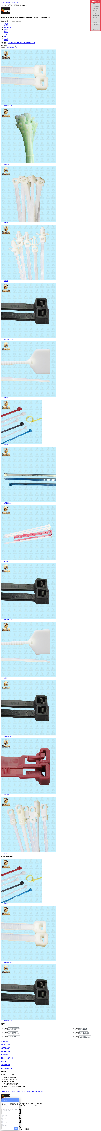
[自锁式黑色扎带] (28, 618)
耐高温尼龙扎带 (5, 1044)
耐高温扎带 (6, 164)
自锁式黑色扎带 (8, 619)
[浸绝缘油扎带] (28, 735)
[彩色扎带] (21, 443)
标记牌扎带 (4, 1055)
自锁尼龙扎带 (7, 27)
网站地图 (18, 2)
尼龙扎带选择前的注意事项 (84, 1033)
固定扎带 (6, 853)
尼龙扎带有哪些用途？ (83, 1031)
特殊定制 (6, 33)
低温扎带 (6, 31)
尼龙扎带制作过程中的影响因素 (14, 1028)
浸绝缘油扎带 (7, 736)
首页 (8, 47)
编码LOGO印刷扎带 (7, 1058)
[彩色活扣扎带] (28, 793)
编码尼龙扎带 (7, 503)
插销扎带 (6, 281)
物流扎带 (6, 678)
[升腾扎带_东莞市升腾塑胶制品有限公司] (5, 13)
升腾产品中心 (13, 47)
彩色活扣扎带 (7, 794)
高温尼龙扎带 (21, 43)
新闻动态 (6, 36)
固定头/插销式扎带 (6, 1068)
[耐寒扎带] (28, 221)
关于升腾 (6, 38)
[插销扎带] (28, 279)
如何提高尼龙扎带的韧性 (13, 1031)
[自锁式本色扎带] (28, 104)
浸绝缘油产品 (7, 25)
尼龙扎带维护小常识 (12, 1036)
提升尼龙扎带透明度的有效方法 (85, 1032)
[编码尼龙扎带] (28, 501)
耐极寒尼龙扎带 (5, 1048)
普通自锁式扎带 (5, 1051)
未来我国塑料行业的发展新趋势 (85, 1035)
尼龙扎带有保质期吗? (12, 1032)
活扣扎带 (6, 561)
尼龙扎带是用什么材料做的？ (13, 1033)
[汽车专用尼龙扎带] (28, 338)
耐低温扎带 (15, 43)
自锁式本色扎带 (8, 106)
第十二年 (3, 2)
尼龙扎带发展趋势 (82, 1036)
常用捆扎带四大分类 (83, 1028)
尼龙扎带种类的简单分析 (13, 1029)
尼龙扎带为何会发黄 (83, 1029)
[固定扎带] (28, 851)
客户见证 (6, 34)
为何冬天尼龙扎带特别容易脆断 (14, 1035)
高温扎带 (6, 29)
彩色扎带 (6, 444)
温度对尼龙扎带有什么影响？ (84, 1037)
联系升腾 (6, 40)
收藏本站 (8, 2)
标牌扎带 (27, 43)
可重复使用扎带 (5, 1065)
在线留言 (13, 2)
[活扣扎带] (28, 560)
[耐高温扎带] (28, 162)
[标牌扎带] (28, 396)
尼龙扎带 (32, 43)
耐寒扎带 (10, 43)
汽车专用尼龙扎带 (8, 339)
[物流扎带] (28, 676)
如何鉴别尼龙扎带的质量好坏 (13, 1027)
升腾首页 (6, 24)
